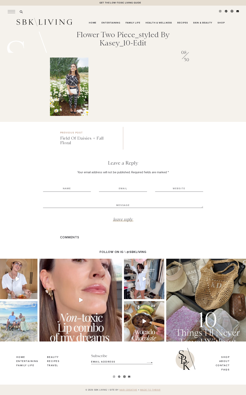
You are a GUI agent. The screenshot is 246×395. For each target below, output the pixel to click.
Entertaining (27, 361)
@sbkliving (136, 252)
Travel (52, 365)
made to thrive (150, 390)
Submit (147, 361)
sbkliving (17, 262)
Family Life (25, 365)
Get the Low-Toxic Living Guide (120, 2)
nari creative (128, 390)
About (224, 361)
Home (20, 357)
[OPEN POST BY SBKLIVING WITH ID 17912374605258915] (144, 321)
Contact (223, 365)
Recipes (53, 361)
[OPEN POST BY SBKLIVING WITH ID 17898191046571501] (80, 300)
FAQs (225, 370)
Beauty (53, 357)
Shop (225, 357)
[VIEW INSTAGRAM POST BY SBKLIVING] (34, 295)
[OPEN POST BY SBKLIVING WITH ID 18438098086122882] (144, 279)
